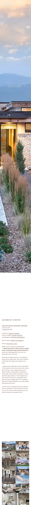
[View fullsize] (9, 445)
